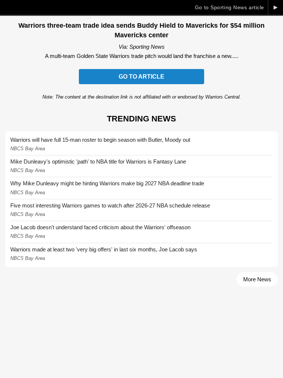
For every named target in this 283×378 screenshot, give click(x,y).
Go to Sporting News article (229, 7)
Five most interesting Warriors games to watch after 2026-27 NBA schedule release (110, 205)
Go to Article (141, 76)
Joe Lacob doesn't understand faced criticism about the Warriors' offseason (100, 227)
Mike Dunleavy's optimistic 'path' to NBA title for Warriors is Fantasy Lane (98, 161)
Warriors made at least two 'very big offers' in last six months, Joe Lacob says (103, 249)
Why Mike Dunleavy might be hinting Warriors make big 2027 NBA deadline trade (107, 183)
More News (257, 279)
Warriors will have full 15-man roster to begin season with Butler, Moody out (100, 140)
